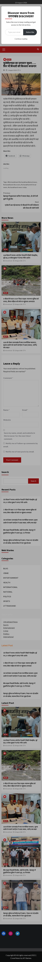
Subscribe (30, 32)
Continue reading (21, 39)
